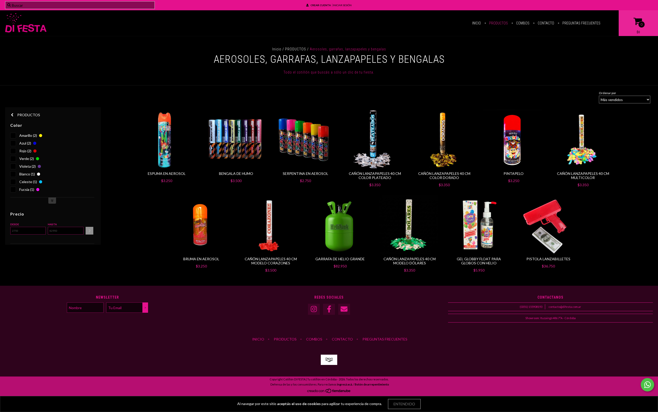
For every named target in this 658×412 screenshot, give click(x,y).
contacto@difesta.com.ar (565, 306)
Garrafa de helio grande (340, 259)
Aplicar (89, 231)
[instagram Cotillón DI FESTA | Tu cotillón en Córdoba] (314, 309)
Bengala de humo (236, 173)
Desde (14, 224)
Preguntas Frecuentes (581, 23)
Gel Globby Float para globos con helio (479, 261)
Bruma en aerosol (201, 259)
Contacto (545, 23)
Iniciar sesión (342, 5)
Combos (522, 23)
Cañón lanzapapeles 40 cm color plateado (375, 175)
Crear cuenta (320, 5)
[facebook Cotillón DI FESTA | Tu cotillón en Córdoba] (329, 309)
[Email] (344, 309)
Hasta (52, 224)
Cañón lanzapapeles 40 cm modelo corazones (271, 261)
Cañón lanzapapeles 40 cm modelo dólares (409, 261)
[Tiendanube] (329, 392)
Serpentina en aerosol (305, 173)
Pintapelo (514, 173)
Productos (498, 23)
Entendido (404, 404)
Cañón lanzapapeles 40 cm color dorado (444, 175)
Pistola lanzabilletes (548, 259)
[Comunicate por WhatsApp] (647, 384)
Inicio (476, 23)
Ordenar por (607, 93)
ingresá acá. (345, 384)
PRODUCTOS (295, 49)
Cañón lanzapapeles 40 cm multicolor (583, 175)
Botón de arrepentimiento (372, 384)
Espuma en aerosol (167, 173)
